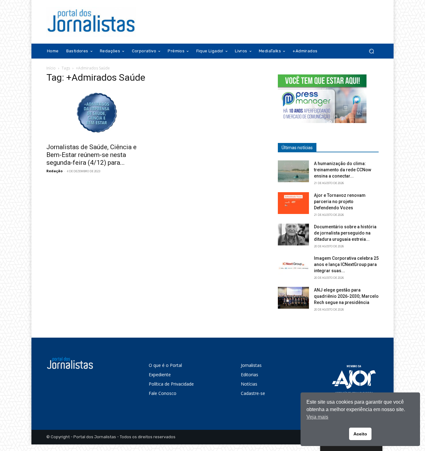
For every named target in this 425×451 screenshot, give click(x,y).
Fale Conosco (162, 393)
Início (51, 68)
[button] (371, 51)
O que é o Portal (165, 365)
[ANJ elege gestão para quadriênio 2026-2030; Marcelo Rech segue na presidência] (293, 298)
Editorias (249, 374)
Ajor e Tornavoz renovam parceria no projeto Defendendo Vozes (340, 201)
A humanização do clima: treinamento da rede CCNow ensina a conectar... (342, 169)
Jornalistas (251, 365)
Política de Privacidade (171, 384)
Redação (54, 171)
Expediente (160, 374)
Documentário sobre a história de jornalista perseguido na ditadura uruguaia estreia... (345, 233)
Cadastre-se (253, 393)
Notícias (249, 384)
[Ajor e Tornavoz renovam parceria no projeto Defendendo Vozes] (293, 203)
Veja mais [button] (317, 417)
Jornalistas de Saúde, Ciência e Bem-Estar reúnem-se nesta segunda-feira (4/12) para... (91, 154)
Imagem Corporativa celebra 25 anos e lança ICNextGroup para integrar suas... (346, 264)
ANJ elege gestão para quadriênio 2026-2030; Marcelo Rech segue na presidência (346, 296)
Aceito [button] (360, 433)
